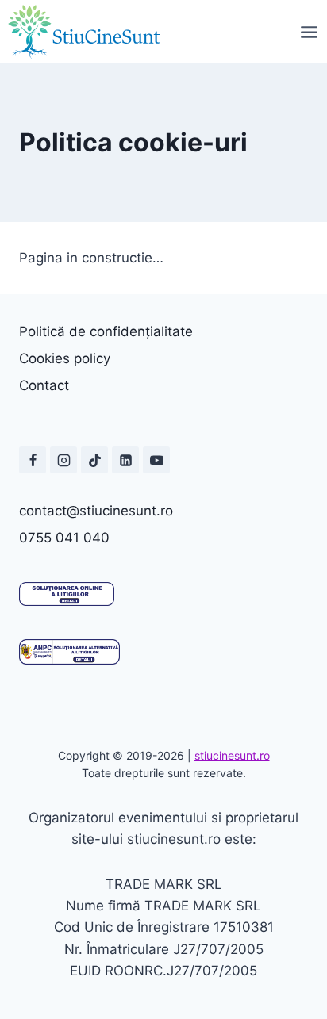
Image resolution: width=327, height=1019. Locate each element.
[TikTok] (94, 459)
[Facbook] (32, 459)
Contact (44, 385)
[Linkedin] (125, 459)
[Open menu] (309, 31)
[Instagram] (63, 459)
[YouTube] (156, 459)
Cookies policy (64, 358)
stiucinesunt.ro (232, 755)
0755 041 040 (64, 538)
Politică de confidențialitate (106, 331)
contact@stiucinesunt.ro (96, 511)
